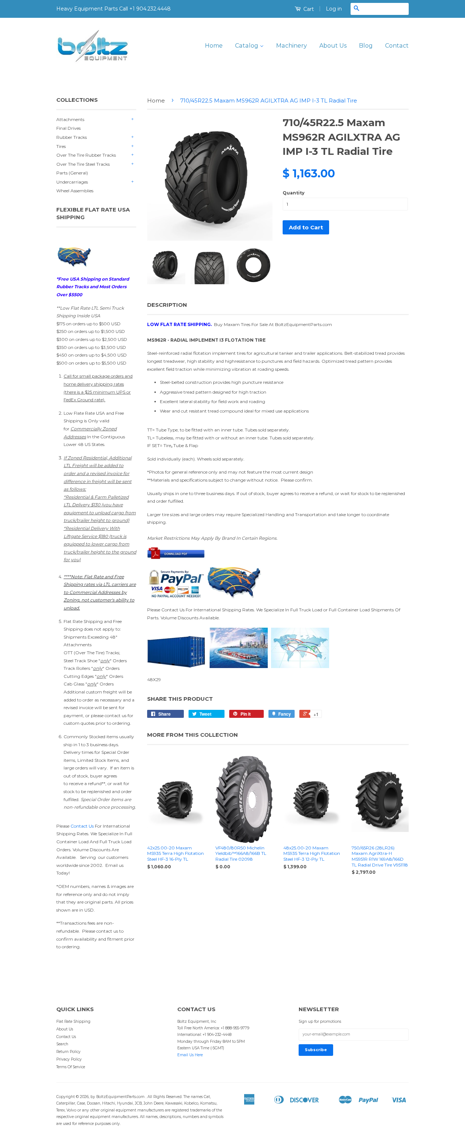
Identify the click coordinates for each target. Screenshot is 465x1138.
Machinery (291, 45)
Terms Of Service (70, 1067)
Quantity (293, 193)
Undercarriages (72, 182)
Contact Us (82, 826)
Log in (334, 8)
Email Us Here (190, 1055)
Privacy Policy (69, 1059)
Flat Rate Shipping (73, 1021)
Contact (397, 45)
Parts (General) (72, 173)
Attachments (70, 119)
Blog (366, 45)
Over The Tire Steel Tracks (83, 164)
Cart (308, 9)
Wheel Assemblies (74, 190)
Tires (61, 146)
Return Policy (68, 1051)
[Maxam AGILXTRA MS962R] (176, 557)
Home (214, 45)
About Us (333, 45)
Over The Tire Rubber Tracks (86, 155)
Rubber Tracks (71, 137)
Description (167, 304)
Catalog (247, 45)
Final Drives (68, 128)
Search (62, 1044)
